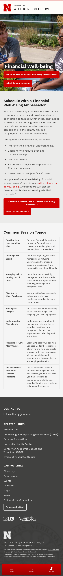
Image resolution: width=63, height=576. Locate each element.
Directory (9, 471)
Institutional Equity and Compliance (17, 554)
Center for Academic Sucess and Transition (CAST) (23, 450)
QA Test (14, 552)
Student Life (19, 6)
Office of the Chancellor (18, 500)
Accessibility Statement (27, 552)
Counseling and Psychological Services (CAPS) (31, 434)
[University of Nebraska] (27, 518)
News (7, 495)
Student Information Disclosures (42, 556)
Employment (11, 476)
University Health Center (18, 444)
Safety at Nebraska (22, 556)
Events (7, 480)
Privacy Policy (9, 556)
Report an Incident (15, 507)
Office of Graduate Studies (19, 456)
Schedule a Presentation (18, 83)
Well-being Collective (32, 9)
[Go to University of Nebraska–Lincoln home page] (7, 7)
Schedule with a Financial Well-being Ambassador (30, 75)
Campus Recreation (15, 439)
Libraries (9, 485)
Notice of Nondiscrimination (42, 554)
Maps (7, 490)
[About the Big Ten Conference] (9, 519)
